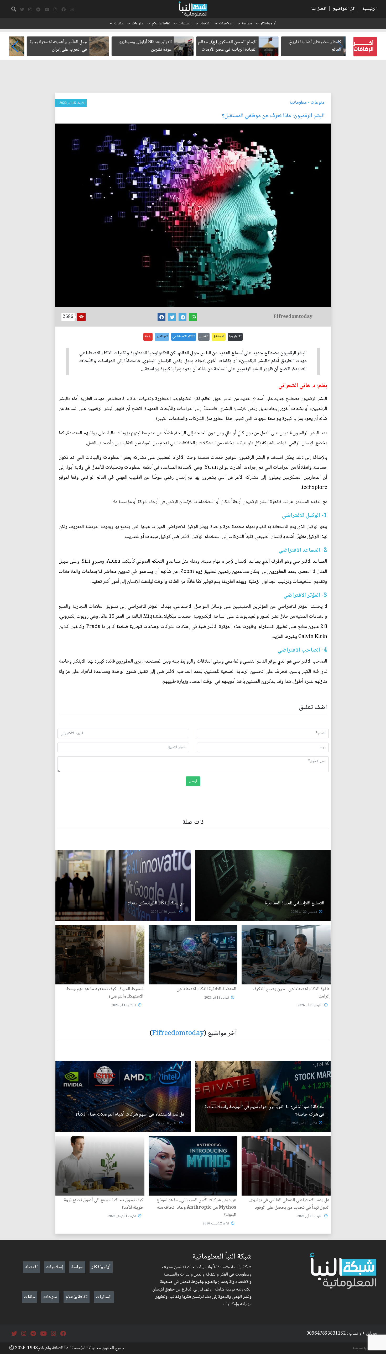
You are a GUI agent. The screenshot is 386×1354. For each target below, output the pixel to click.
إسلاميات (226, 23)
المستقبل (219, 336)
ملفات (118, 23)
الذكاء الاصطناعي (183, 336)
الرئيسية (369, 9)
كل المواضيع (344, 9)
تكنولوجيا (235, 336)
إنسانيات (185, 23)
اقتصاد (205, 23)
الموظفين (162, 336)
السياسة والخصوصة (365, 1348)
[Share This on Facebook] (161, 317)
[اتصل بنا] (72, 10)
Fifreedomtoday (178, 1033)
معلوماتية (298, 102)
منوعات (137, 23)
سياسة (247, 23)
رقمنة (148, 336)
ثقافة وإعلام (161, 23)
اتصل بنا (318, 9)
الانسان (203, 336)
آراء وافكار (268, 23)
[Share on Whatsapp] (193, 317)
